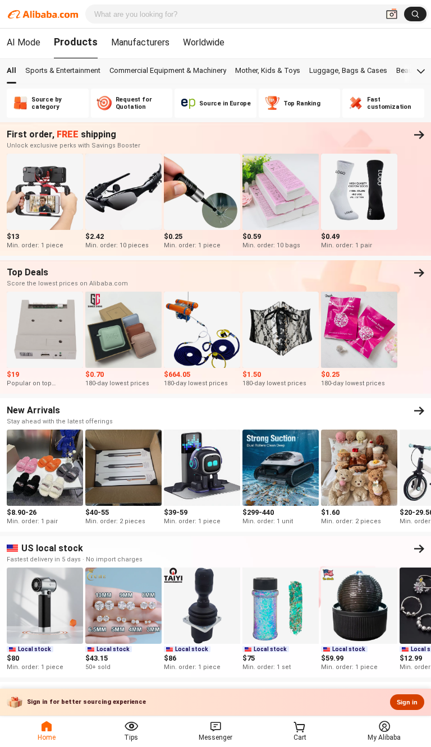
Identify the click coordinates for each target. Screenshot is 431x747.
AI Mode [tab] (23, 42)
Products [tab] (76, 42)
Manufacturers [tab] (140, 42)
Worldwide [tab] (203, 42)
